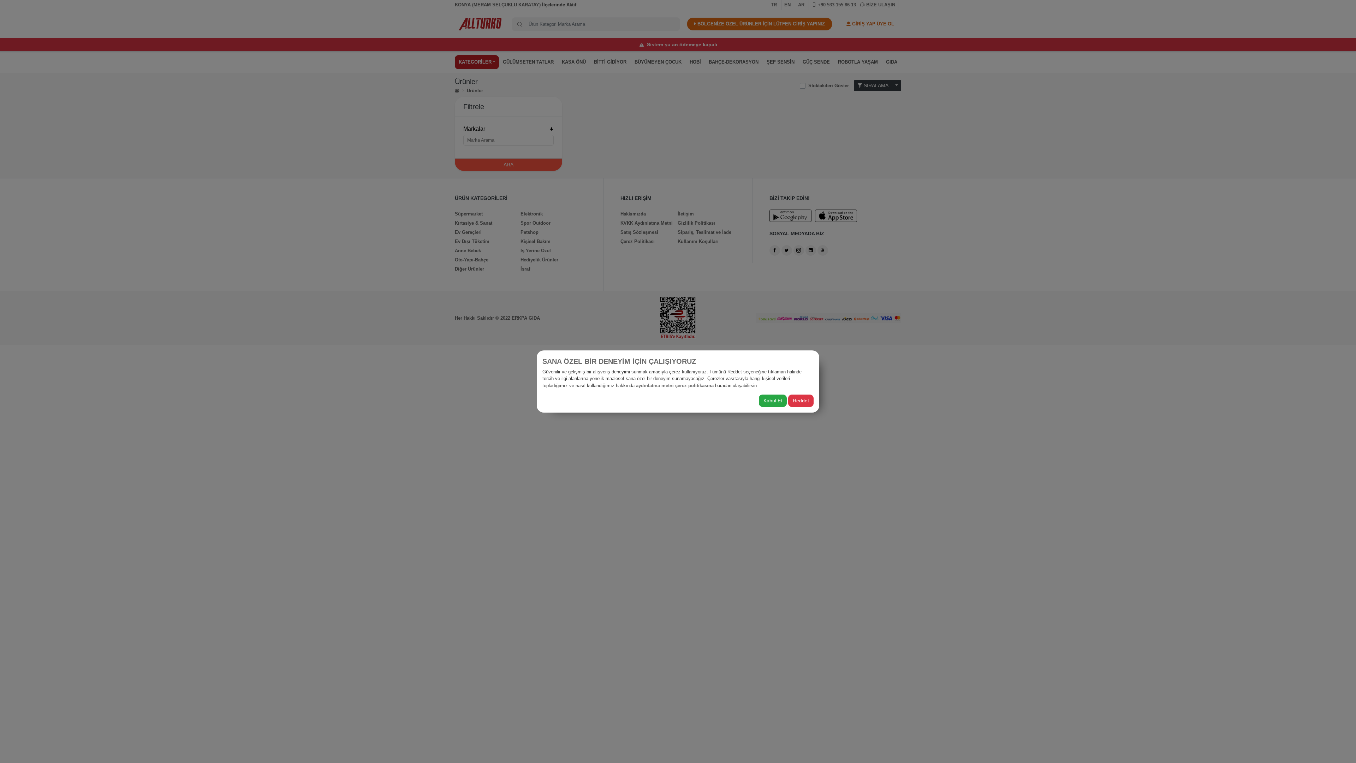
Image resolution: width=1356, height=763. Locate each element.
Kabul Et (772, 400)
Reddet (801, 400)
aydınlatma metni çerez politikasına (675, 385)
